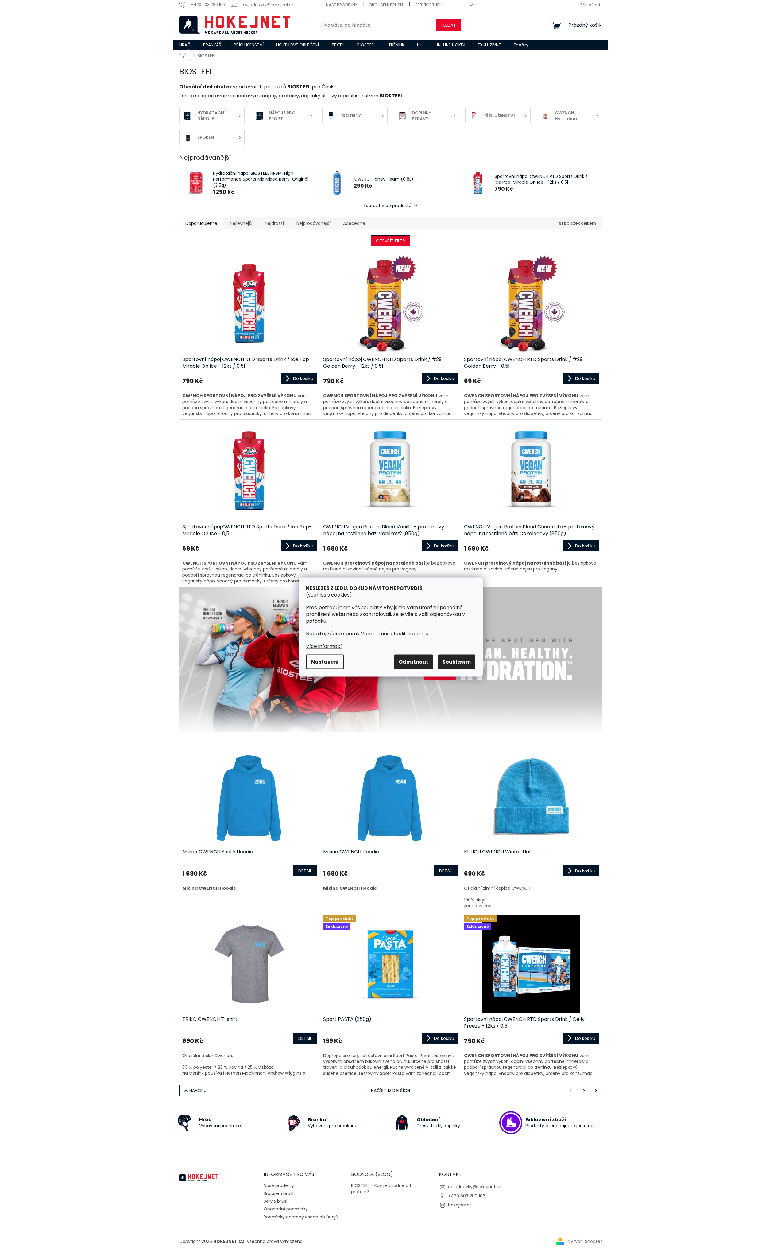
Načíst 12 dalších (390, 1090)
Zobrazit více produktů (387, 205)
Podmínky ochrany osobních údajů (301, 1217)
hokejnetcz (460, 1205)
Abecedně (354, 223)
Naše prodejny (341, 5)
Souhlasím (457, 661)
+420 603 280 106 (466, 1196)
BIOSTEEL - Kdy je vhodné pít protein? (381, 1188)
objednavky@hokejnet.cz (474, 1187)
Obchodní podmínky (286, 1209)
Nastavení (325, 661)
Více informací (324, 646)
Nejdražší (274, 223)
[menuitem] (185, 45)
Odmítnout (413, 661)
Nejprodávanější (313, 223)
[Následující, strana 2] (583, 1090)
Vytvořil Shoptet (585, 1241)
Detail (305, 871)
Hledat (448, 25)
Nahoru (198, 1090)
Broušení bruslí (386, 5)
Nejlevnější (241, 223)
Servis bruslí (428, 5)
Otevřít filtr (390, 241)
